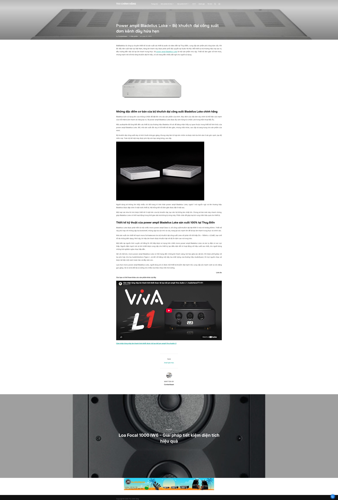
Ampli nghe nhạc (169, 362)
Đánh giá (202, 4)
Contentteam (122, 36)
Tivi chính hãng (126, 3)
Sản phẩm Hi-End (166, 4)
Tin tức (210, 4)
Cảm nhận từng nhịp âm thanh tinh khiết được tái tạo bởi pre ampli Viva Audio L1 (146, 343)
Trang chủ (154, 4)
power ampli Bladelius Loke (166, 52)
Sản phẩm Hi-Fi (182, 4)
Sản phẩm (134, 36)
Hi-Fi (194, 4)
